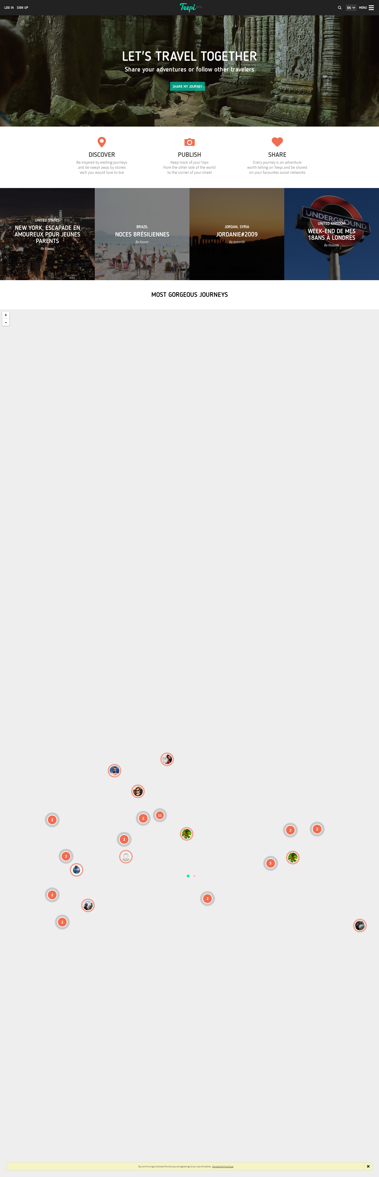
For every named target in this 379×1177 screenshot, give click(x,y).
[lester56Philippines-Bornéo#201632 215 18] (292, 857)
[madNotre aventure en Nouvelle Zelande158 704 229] (359, 925)
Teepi (189, 7)
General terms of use (222, 1166)
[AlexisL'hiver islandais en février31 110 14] (114, 770)
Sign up (22, 8)
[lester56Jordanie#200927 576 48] (186, 833)
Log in (9, 8)
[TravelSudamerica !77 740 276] (76, 869)
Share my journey (187, 86)
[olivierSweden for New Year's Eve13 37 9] (167, 759)
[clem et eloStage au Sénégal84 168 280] (125, 856)
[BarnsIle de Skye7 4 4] (137, 791)
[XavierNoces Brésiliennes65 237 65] (87, 905)
